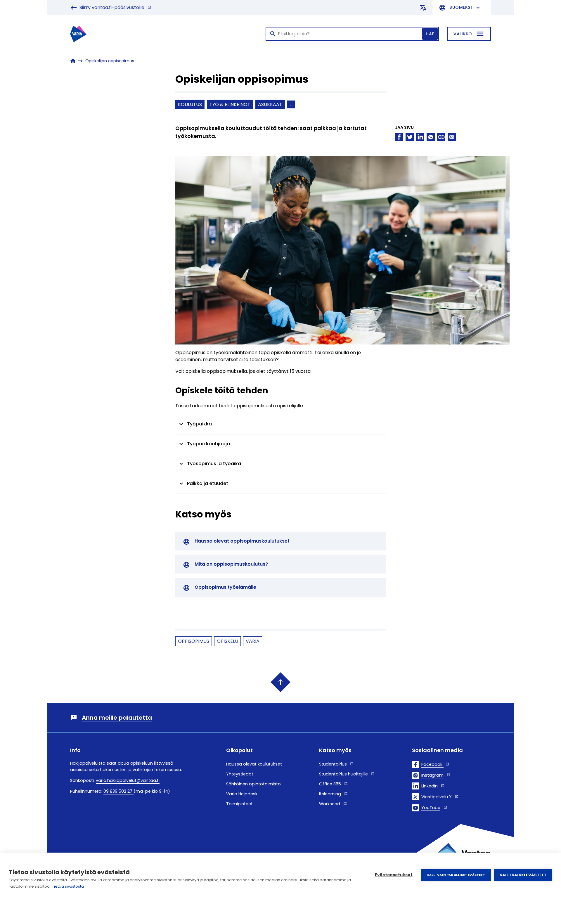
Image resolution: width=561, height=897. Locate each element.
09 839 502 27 (118, 791)
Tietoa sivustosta (68, 886)
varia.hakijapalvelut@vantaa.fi (128, 780)
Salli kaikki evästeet (523, 875)
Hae (430, 34)
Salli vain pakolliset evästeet (456, 874)
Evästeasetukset (394, 875)
